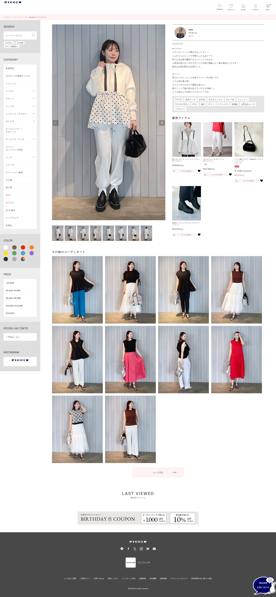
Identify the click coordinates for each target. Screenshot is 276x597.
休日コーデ (190, 99)
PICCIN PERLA (182, 104)
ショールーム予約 (128, 578)
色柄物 (234, 104)
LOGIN (255, 9)
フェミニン (242, 99)
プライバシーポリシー (179, 578)
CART (268, 7)
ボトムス (10, 121)
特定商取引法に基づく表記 (201, 578)
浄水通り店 (192, 33)
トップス (10, 106)
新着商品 (10, 68)
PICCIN (178, 99)
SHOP (243, 9)
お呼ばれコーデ (248, 104)
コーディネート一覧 (19, 17)
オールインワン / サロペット (14, 130)
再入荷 (9, 187)
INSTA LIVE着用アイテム (18, 76)
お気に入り (231, 9)
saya (190, 29)
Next (162, 123)
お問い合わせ (99, 578)
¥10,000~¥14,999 (14, 305)
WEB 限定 (10, 210)
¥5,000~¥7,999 (13, 290)
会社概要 (153, 578)
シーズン (10, 91)
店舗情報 (142, 578)
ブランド (10, 98)
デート (211, 104)
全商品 (9, 225)
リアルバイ (180, 109)
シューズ (10, 164)
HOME (6, 17)
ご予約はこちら (13, 337)
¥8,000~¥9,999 (13, 298)
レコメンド (11, 83)
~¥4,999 (10, 283)
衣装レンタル (113, 578)
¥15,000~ (10, 313)
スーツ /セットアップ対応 (14, 148)
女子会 (202, 99)
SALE (8, 195)
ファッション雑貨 (14, 172)
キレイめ (230, 99)
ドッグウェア (12, 217)
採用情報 (163, 578)
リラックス (223, 104)
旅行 (203, 104)
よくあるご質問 (70, 578)
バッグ (9, 157)
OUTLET (10, 202)
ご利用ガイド (85, 578)
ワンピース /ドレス (15, 139)
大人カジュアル (215, 99)
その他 (9, 180)
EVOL (195, 104)
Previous (55, 123)
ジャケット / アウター (16, 114)
